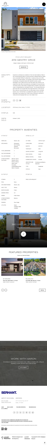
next (5, 290)
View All (42, 290)
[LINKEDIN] (20, 412)
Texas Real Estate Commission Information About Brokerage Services (16, 421)
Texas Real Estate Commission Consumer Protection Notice (14, 419)
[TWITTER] (23, 412)
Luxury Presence (27, 437)
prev (2, 290)
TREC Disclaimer (4, 422)
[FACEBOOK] (14, 412)
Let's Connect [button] (23, 367)
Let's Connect (4, 408)
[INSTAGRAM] (17, 412)
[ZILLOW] (33, 412)
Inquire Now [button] (23, 67)
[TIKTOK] (30, 412)
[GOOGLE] (26, 412)
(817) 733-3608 (4, 400)
